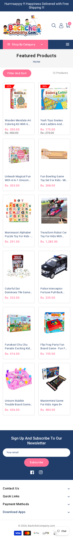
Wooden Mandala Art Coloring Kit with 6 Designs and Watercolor (18, 122)
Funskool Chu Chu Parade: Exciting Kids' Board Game (18, 346)
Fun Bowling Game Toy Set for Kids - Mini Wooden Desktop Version (54, 178)
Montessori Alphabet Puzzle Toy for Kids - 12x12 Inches (18, 234)
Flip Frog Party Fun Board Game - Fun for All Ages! (54, 346)
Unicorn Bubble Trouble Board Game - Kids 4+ (18, 402)
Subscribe (36, 462)
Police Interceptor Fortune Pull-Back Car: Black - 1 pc (51, 290)
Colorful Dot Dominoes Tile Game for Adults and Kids (17, 290)
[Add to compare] (29, 86)
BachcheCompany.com (41, 525)
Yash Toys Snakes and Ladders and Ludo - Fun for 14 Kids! (51, 122)
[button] (54, 25)
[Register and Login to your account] (61, 25)
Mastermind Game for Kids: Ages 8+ (51, 402)
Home (36, 61)
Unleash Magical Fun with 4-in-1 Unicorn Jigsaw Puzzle (18, 178)
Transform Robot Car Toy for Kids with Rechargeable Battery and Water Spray (53, 234)
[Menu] (68, 45)
